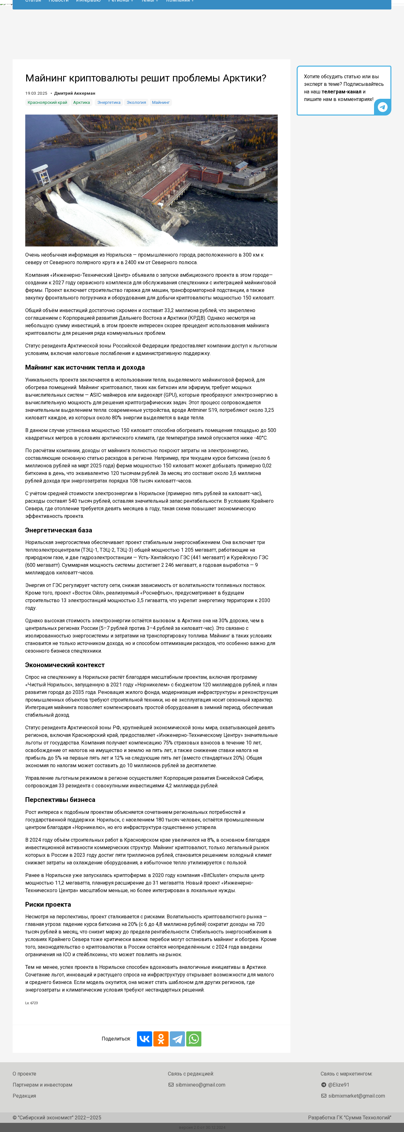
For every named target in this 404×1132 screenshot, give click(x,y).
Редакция (24, 1096)
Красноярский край (47, 102)
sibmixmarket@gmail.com (356, 1096)
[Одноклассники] (161, 1038)
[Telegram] (177, 1038)
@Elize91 (338, 1085)
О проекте (24, 1074)
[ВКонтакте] (144, 1038)
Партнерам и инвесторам (42, 1085)
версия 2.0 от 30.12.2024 (202, 1127)
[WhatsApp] (193, 1038)
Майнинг (160, 102)
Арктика (81, 102)
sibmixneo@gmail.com (200, 1085)
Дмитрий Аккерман (74, 93)
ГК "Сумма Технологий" (363, 1118)
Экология (136, 102)
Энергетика (109, 102)
